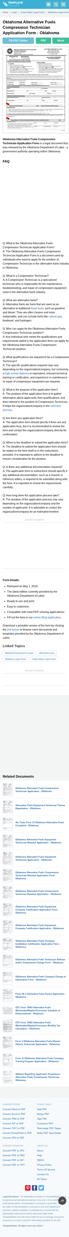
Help (39, 1155)
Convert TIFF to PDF (14, 1128)
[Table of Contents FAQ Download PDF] (49, 4)
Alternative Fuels (46, 653)
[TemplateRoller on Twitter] (41, 1188)
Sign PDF (42, 1118)
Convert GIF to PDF (13, 1123)
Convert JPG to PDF (13, 1137)
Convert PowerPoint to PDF (17, 1133)
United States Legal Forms (44, 659)
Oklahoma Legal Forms (15, 659)
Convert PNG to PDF (14, 1118)
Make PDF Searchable (49, 1133)
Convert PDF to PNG (14, 1155)
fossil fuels (37, 308)
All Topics (42, 1179)
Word (60, 40)
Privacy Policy (44, 1164)
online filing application (47, 617)
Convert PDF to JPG (13, 1150)
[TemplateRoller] (11, 4)
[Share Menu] (62, 1201)
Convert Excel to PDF (14, 1114)
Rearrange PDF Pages (49, 1128)
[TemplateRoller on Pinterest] (27, 1188)
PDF (43, 40)
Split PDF (42, 1109)
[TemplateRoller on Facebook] (34, 1188)
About (40, 1150)
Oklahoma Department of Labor (19, 653)
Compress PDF (45, 1123)
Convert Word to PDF (14, 1109)
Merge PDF (43, 1114)
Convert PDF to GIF (13, 1160)
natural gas (55, 316)
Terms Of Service (46, 1169)
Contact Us (43, 1174)
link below (13, 629)
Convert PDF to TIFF (14, 1164)
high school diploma (17, 373)
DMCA (40, 1160)
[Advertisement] (34, 202)
